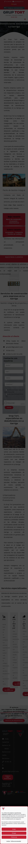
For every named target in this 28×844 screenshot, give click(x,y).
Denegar (14, 833)
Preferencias (14, 837)
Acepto (14, 829)
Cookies (8, 841)
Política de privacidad (16, 841)
